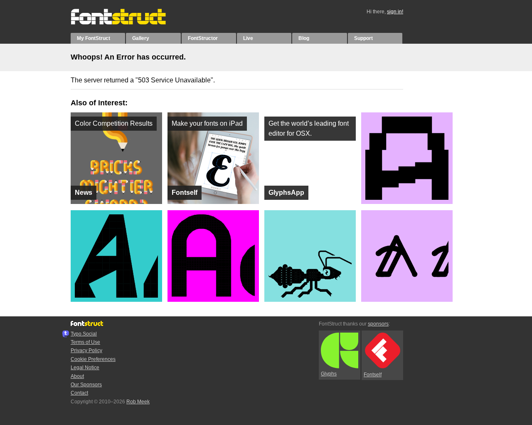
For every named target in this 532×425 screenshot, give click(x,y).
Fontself (373, 375)
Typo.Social (84, 334)
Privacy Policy (86, 350)
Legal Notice (85, 367)
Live (248, 38)
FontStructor (203, 38)
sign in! (395, 12)
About (77, 376)
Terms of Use (85, 342)
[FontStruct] (127, 23)
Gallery (140, 38)
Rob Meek (138, 402)
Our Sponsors (86, 385)
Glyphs (329, 374)
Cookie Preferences (93, 359)
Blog (303, 38)
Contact (79, 393)
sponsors (378, 324)
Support (363, 38)
